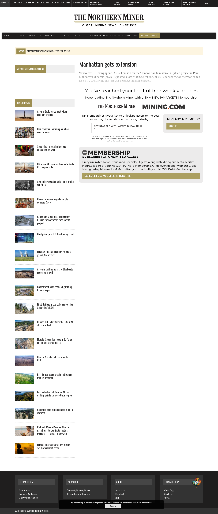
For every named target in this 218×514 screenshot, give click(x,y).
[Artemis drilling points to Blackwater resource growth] (24, 276)
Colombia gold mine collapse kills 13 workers (55, 411)
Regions (64, 35)
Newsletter (80, 2)
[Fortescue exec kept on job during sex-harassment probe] (24, 451)
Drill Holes (150, 3)
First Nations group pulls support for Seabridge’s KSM (55, 306)
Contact (16, 2)
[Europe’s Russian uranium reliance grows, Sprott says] (24, 258)
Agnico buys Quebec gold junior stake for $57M (55, 183)
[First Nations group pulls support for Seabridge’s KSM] (24, 311)
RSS (68, 2)
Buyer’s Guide (129, 35)
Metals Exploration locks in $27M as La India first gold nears (54, 341)
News (32, 35)
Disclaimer (24, 490)
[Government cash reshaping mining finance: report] (24, 294)
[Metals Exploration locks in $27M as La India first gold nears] (24, 346)
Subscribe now (133, 3)
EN (206, 3)
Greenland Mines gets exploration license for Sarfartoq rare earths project (53, 220)
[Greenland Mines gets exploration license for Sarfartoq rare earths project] (24, 223)
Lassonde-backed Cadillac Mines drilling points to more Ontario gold (54, 393)
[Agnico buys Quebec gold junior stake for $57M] (24, 188)
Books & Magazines (96, 3)
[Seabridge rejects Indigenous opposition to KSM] (24, 153)
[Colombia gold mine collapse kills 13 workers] (24, 416)
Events (8, 35)
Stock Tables (94, 35)
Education (43, 2)
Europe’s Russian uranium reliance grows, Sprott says (54, 253)
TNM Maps (117, 3)
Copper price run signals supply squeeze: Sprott (52, 200)
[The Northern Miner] (109, 20)
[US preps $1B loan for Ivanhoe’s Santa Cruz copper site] (24, 171)
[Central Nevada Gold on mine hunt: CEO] (24, 364)
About (5, 2)
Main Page (169, 490)
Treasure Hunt (168, 3)
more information (144, 502)
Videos (20, 35)
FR (214, 4)
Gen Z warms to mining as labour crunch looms (53, 130)
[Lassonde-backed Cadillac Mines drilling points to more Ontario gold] (24, 399)
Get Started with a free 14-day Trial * (118, 128)
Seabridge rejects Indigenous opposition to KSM (51, 148)
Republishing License (78, 494)
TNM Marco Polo (149, 35)
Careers (29, 2)
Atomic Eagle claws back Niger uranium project (52, 113)
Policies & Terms (28, 494)
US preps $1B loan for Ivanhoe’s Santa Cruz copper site (55, 165)
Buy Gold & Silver (189, 3)
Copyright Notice (28, 497)
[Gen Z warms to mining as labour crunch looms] (24, 136)
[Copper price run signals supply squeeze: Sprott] (24, 206)
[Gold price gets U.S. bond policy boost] (24, 241)
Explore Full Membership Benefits (108, 175)
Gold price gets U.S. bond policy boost (55, 234)
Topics (78, 35)
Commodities (47, 35)
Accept (113, 506)
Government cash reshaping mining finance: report (54, 288)
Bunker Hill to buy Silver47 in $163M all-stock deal (55, 323)
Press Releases (111, 35)
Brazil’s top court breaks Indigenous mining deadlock (54, 376)
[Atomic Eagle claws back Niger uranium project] (24, 118)
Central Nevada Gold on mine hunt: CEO (54, 358)
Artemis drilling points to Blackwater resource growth (55, 271)
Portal (167, 497)
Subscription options (78, 490)
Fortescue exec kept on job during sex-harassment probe (53, 446)
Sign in (173, 126)
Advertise (58, 2)
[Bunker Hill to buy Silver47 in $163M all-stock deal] (24, 329)
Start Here (169, 494)
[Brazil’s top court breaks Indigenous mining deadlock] (24, 381)
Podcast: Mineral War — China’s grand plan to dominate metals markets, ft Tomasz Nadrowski (53, 430)
